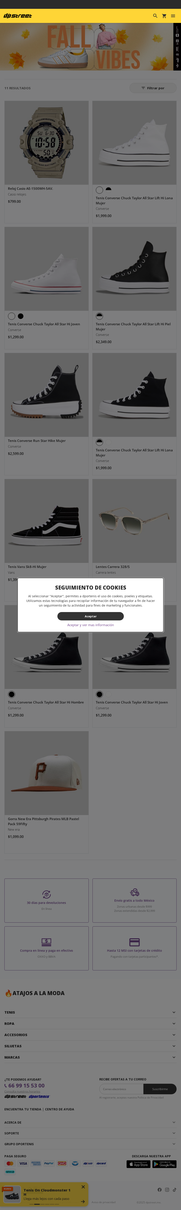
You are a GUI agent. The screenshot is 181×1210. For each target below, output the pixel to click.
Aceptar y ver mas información (90, 625)
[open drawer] (173, 15)
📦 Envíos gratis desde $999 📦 (90, 4)
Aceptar (90, 616)
